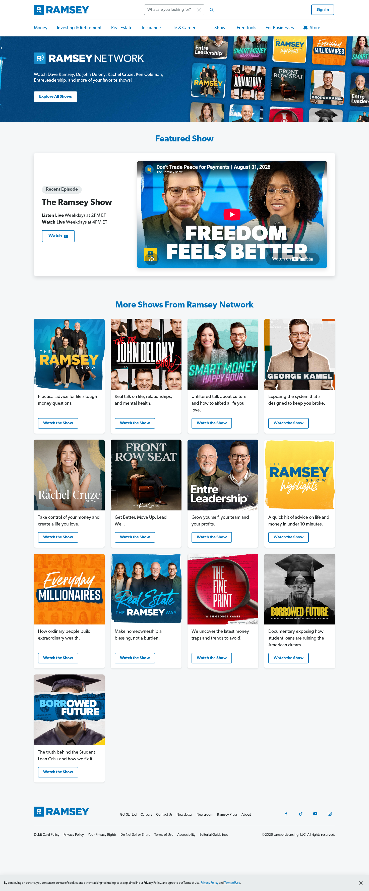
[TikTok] (300, 813)
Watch (55, 236)
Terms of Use (232, 882)
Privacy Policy (209, 882)
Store (314, 28)
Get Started (128, 815)
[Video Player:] (232, 214)
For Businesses (280, 28)
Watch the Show (58, 423)
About (246, 815)
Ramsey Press (227, 815)
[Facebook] (286, 813)
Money (40, 28)
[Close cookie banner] (361, 883)
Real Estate (122, 28)
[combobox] (180, 10)
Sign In (323, 10)
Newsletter (184, 815)
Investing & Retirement (79, 28)
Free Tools (246, 28)
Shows (220, 28)
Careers (146, 815)
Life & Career (183, 28)
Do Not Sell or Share (135, 835)
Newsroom (205, 815)
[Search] (211, 10)
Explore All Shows (55, 97)
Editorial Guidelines (214, 835)
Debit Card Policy (46, 835)
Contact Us (164, 815)
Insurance (151, 28)
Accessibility (186, 835)
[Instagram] (330, 813)
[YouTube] (315, 813)
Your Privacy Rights (102, 835)
